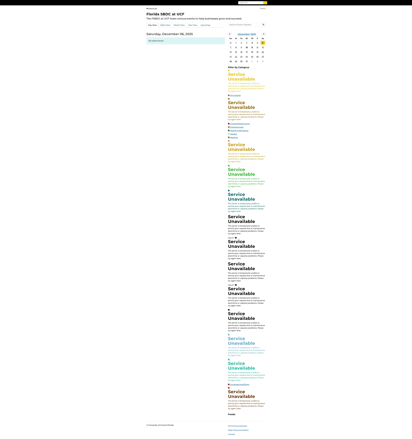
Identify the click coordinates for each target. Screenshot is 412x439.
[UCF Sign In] (228, 3)
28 (231, 61)
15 (236, 52)
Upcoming (205, 25)
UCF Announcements (237, 426)
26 (257, 57)
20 (263, 52)
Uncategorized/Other (239, 385)
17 (247, 52)
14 (231, 52)
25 (252, 57)
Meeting (234, 138)
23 (241, 57)
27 (263, 57)
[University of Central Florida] (162, 2)
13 (263, 47)
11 (252, 47)
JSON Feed (253, 414)
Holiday (233, 134)
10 (247, 47)
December (244, 34)
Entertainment (237, 127)
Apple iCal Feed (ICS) (238, 414)
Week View (165, 25)
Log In (264, 8)
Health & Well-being (239, 131)
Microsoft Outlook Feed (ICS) (242, 414)
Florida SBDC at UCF (165, 14)
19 (257, 52)
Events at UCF (152, 8)
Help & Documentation (238, 430)
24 (247, 57)
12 (257, 47)
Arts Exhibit (235, 95)
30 (231, 43)
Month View (179, 25)
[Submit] (265, 2)
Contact (231, 434)
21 (231, 57)
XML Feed (249, 414)
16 (241, 52)
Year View (192, 25)
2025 (253, 34)
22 (236, 57)
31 (247, 61)
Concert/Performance (240, 124)
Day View (152, 25)
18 (252, 52)
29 (236, 61)
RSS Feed (245, 414)
